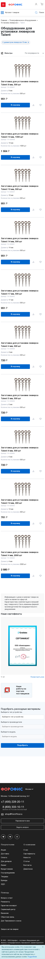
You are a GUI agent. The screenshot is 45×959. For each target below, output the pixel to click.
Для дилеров (6, 861)
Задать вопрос (22, 827)
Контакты (27, 865)
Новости (26, 857)
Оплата (4, 857)
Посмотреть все (37, 677)
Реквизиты (5, 902)
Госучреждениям (8, 873)
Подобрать (22, 745)
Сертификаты (29, 854)
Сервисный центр (8, 909)
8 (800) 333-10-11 (13, 807)
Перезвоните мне (22, 821)
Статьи (26, 861)
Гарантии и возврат (9, 905)
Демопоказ (28, 869)
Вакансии (5, 913)
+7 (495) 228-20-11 (12, 802)
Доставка (5, 854)
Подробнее (32, 957)
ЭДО (3, 884)
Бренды (4, 880)
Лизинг (3, 865)
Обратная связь (7, 917)
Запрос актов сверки (9, 929)
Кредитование (7, 869)
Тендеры (4, 876)
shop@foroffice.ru (13, 814)
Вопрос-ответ (7, 898)
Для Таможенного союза (11, 921)
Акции (3, 850)
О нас (25, 850)
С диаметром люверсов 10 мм (14, 42)
